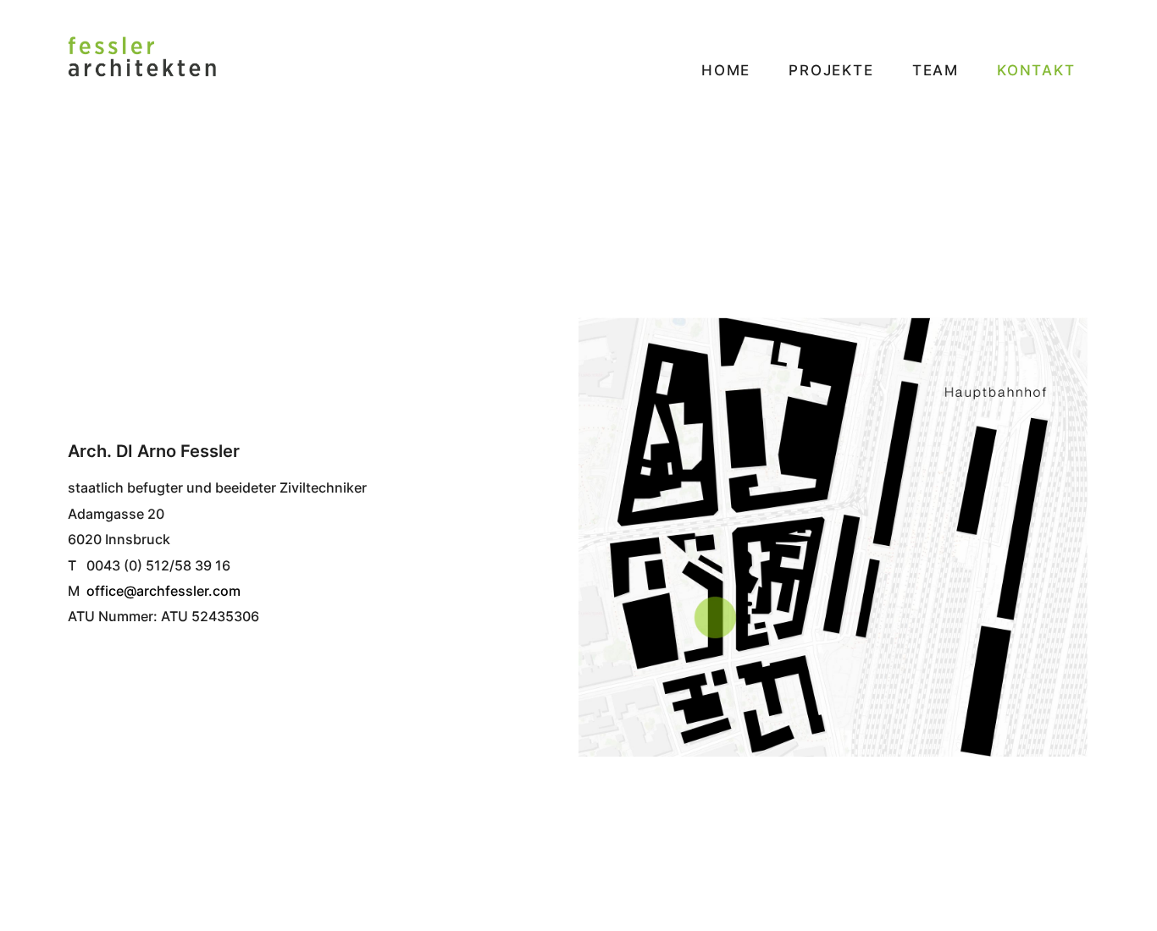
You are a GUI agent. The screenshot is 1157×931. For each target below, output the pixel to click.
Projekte (831, 70)
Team (935, 70)
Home (725, 70)
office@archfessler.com (163, 590)
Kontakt (1036, 70)
